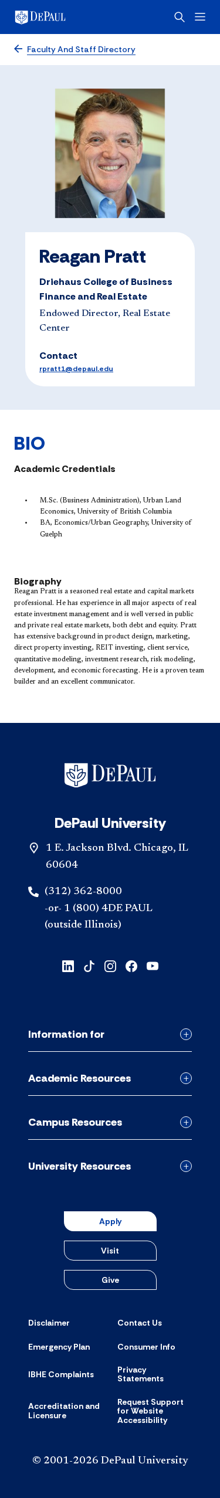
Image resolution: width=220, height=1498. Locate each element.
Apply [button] (110, 1221)
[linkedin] (68, 965)
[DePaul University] (58, 17)
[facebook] (131, 965)
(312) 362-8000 (83, 891)
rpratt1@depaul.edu (76, 368)
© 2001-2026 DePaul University (110, 1461)
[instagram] (110, 965)
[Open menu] (200, 17)
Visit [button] (110, 1250)
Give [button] (110, 1280)
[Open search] (179, 17)
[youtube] (152, 965)
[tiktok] (89, 965)
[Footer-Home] (110, 775)
